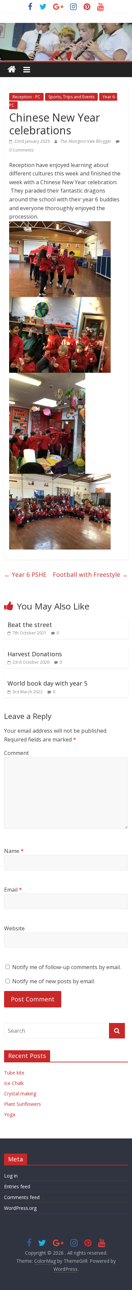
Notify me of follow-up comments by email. (66, 967)
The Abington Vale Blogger (86, 141)
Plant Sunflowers (22, 1104)
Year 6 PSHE (25, 574)
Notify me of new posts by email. (53, 981)
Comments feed (22, 1197)
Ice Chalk (14, 1083)
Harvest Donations (34, 654)
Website (14, 928)
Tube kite (14, 1072)
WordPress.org (20, 1208)
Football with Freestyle (90, 574)
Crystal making (20, 1093)
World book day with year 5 (47, 683)
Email (13, 889)
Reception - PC (26, 97)
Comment (16, 753)
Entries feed (17, 1186)
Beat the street (29, 625)
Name (14, 851)
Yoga (9, 1114)
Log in (11, 1175)
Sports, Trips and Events (71, 97)
